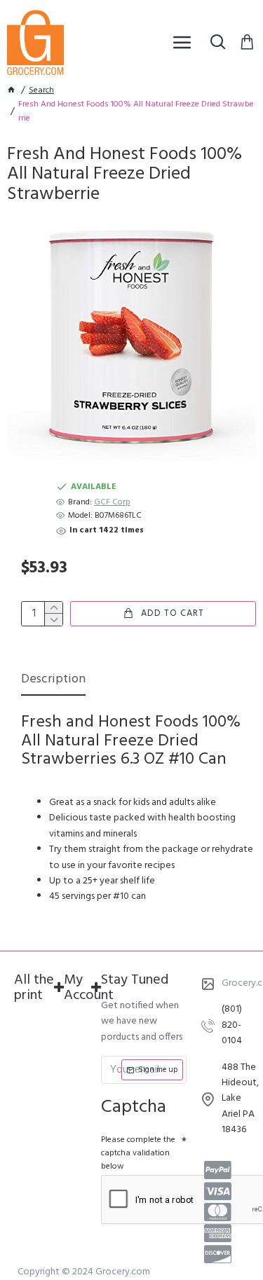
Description (53, 680)
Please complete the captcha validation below (138, 1153)
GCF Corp (112, 502)
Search (41, 90)
